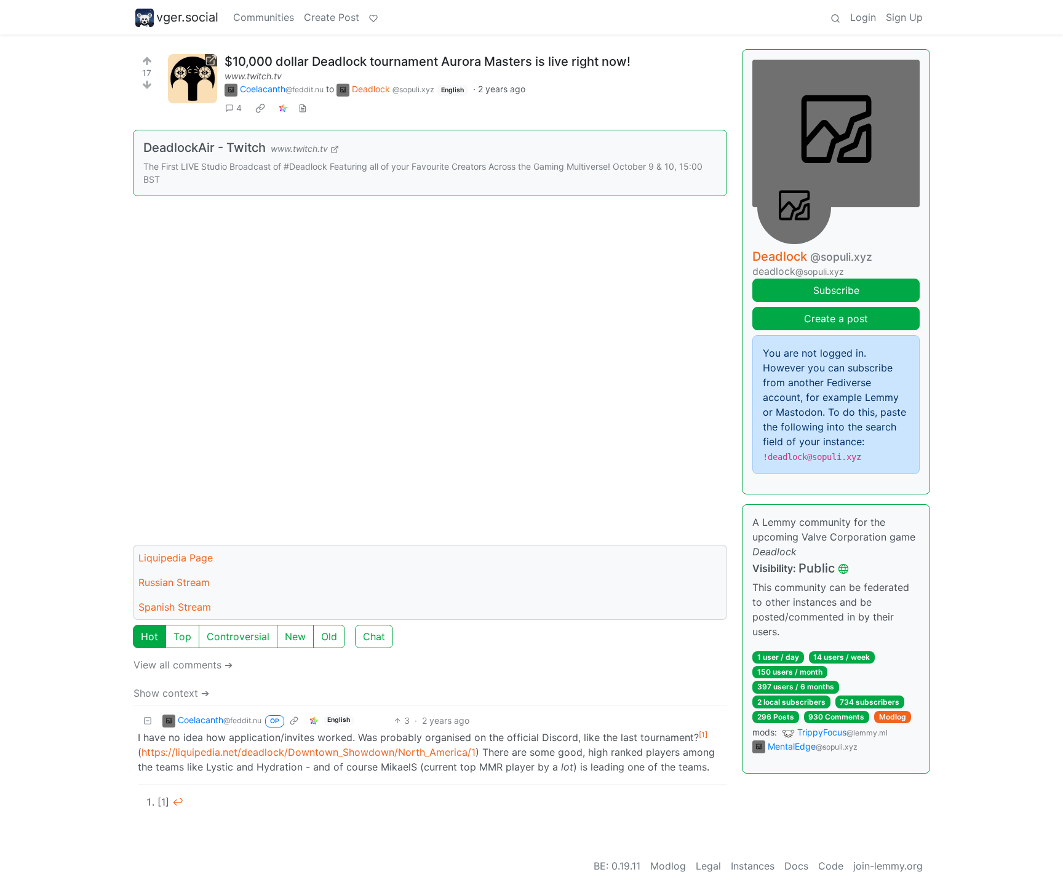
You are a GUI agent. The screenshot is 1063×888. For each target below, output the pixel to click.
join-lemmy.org (888, 866)
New (295, 636)
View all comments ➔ (183, 665)
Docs (796, 866)
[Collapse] (147, 720)
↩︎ (177, 802)
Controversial (238, 636)
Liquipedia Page (175, 558)
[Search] (835, 17)
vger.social (187, 17)
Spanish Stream (174, 607)
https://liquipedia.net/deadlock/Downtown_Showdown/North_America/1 (308, 752)
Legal (708, 866)
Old (329, 636)
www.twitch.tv (253, 76)
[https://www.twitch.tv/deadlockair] (192, 78)
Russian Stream (174, 582)
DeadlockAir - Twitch (204, 147)
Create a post (836, 318)
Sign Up (904, 17)
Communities (263, 17)
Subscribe (836, 290)
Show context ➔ (171, 693)
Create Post (331, 17)
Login (863, 17)
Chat (374, 636)
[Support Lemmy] (373, 17)
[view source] (303, 108)
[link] (260, 108)
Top (182, 636)
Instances (752, 866)
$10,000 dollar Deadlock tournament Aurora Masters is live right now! (428, 61)
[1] (703, 734)
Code (830, 866)
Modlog (892, 716)
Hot (149, 636)
